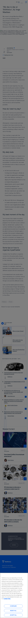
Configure (13, 606)
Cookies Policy (7, 598)
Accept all (13, 615)
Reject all (13, 610)
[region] (14, 595)
